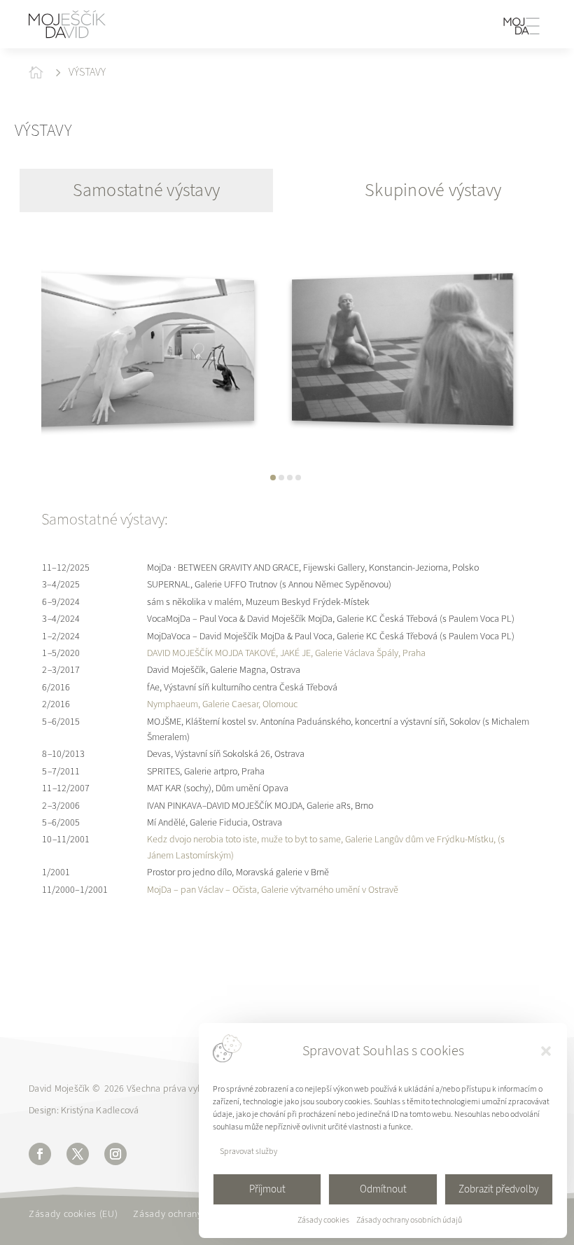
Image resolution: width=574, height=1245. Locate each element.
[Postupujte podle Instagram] (115, 1154)
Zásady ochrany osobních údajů (409, 1219)
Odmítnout (383, 1189)
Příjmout (267, 1189)
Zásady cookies (323, 1219)
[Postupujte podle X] (77, 1154)
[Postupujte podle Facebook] (40, 1154)
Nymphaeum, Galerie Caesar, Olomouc (222, 704)
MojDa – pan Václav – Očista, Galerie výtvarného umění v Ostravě (272, 889)
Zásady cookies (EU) (73, 1214)
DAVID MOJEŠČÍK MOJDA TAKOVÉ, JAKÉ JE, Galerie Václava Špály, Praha (286, 653)
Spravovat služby (248, 1151)
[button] (546, 1051)
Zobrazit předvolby (498, 1189)
